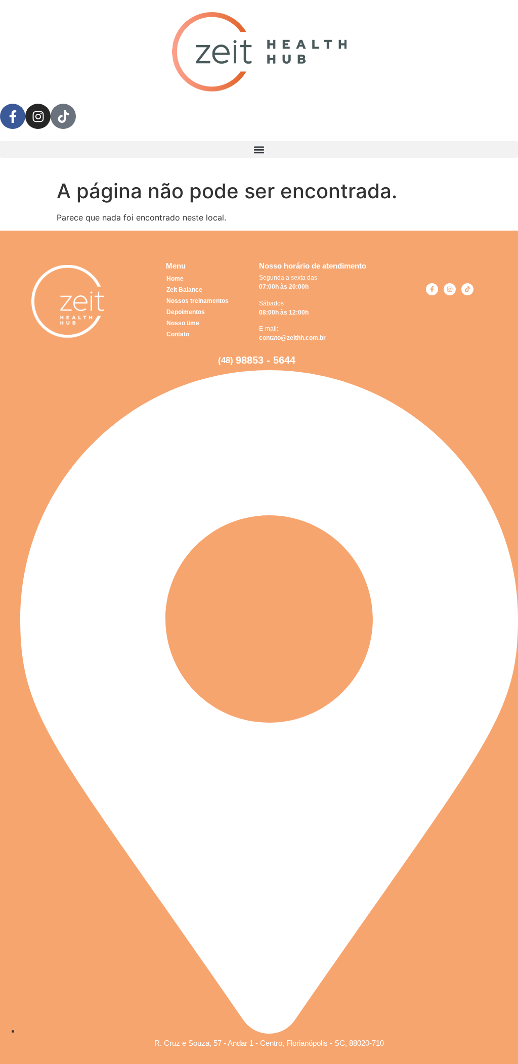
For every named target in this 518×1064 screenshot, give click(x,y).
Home (175, 278)
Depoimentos (185, 312)
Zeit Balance (184, 289)
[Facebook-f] (432, 289)
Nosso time (182, 323)
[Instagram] (450, 289)
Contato (177, 334)
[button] (259, 149)
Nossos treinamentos (197, 300)
